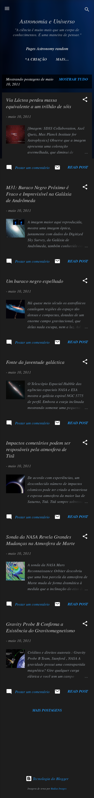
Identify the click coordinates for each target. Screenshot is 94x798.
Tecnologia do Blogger (50, 778)
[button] (85, 100)
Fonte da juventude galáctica (35, 362)
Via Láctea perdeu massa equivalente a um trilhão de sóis (38, 102)
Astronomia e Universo (47, 21)
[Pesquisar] (87, 10)
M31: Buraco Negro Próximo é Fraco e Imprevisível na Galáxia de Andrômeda (38, 193)
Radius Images (58, 788)
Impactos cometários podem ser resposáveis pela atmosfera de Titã (38, 449)
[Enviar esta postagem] (57, 168)
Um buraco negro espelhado (34, 281)
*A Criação (36, 59)
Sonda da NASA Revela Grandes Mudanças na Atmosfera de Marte (40, 539)
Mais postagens (47, 710)
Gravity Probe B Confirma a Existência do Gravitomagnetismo (40, 627)
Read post (78, 167)
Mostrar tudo (73, 79)
